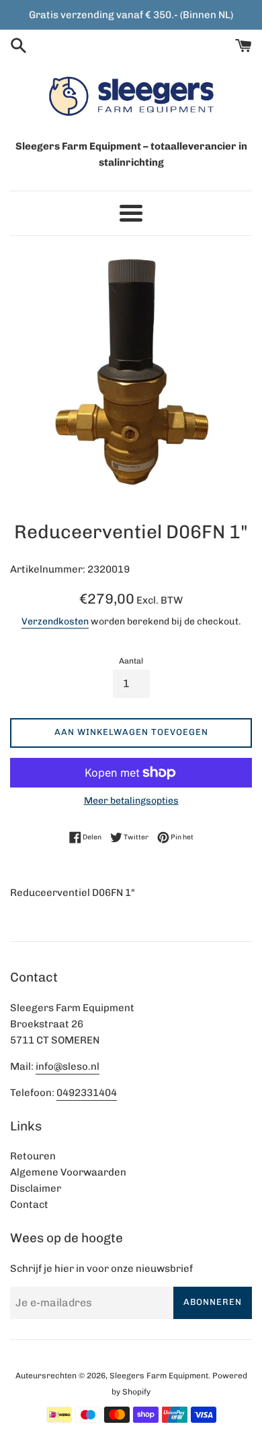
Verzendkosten (55, 621)
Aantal (131, 661)
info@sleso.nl (67, 1066)
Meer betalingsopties (131, 800)
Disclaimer (35, 1188)
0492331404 (86, 1093)
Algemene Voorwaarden (68, 1172)
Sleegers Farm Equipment (159, 1375)
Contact (29, 1204)
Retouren (33, 1156)
